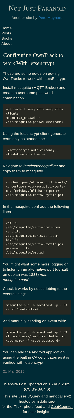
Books (6, 38)
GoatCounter (62, 406)
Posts (6, 33)
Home (6, 28)
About (6, 43)
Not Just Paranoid (37, 8)
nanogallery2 (60, 396)
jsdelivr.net (46, 401)
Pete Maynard (50, 18)
